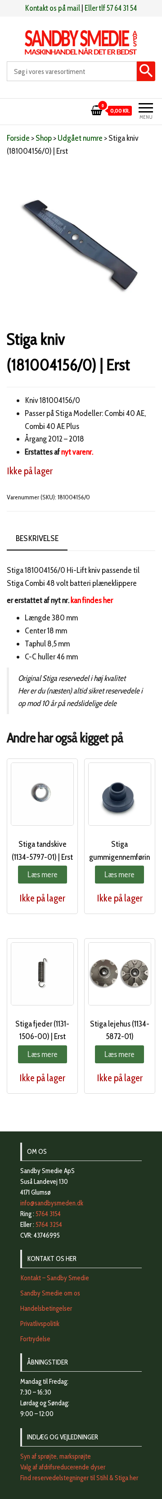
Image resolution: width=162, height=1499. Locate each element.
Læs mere (42, 874)
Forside (18, 138)
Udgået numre (80, 138)
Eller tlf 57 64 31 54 (111, 8)
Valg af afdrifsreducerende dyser (62, 1467)
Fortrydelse (35, 1339)
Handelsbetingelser (46, 1308)
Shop (44, 138)
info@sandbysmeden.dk (51, 1203)
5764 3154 (48, 1214)
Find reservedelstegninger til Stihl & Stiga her (79, 1478)
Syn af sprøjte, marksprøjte (55, 1456)
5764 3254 (49, 1225)
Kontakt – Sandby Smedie (54, 1278)
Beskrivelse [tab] (37, 538)
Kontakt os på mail (52, 8)
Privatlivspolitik (39, 1324)
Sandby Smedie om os (50, 1293)
